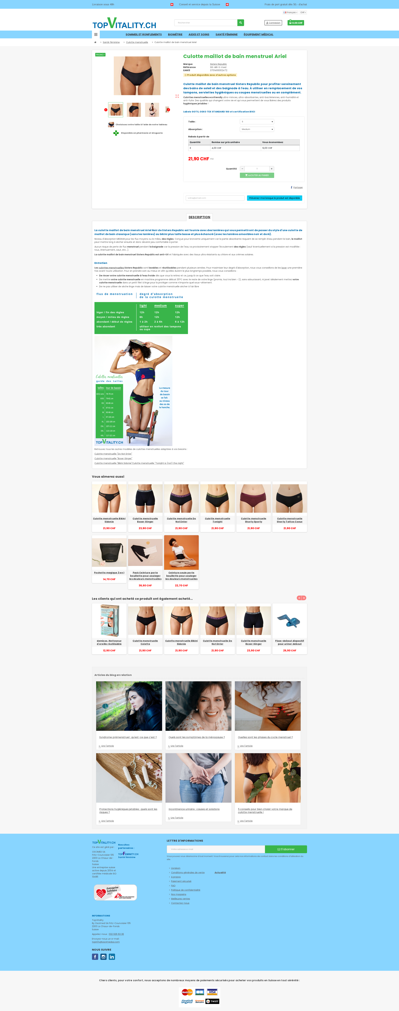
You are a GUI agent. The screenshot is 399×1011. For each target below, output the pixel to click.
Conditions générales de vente (188, 872)
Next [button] (304, 598)
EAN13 (186, 70)
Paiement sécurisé (181, 881)
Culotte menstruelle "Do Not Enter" (113, 453)
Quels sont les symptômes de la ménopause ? (197, 737)
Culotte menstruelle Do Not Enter (181, 520)
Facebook (95, 957)
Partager (298, 187)
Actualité (220, 872)
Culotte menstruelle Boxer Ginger (145, 520)
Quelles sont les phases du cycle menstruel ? (265, 737)
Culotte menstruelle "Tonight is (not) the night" (158, 463)
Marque (188, 64)
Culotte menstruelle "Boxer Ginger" (113, 458)
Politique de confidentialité (185, 890)
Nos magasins (178, 894)
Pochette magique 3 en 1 (109, 572)
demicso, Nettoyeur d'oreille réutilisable (109, 642)
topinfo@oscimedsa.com (106, 941)
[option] (109, 632)
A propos (176, 876)
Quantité (231, 168)
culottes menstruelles (111, 267)
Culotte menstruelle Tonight (217, 520)
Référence (189, 67)
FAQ (173, 885)
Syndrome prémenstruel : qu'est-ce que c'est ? (128, 737)
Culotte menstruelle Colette (145, 642)
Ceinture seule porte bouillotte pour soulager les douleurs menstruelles (181, 575)
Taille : (192, 121)
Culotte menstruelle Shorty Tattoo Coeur (290, 520)
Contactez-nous (180, 903)
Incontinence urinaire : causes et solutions (194, 809)
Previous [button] (299, 598)
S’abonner (287, 849)
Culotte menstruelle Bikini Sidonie (109, 520)
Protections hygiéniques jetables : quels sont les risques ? (128, 810)
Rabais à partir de (198, 136)
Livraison (175, 868)
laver (284, 267)
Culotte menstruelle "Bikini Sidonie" (113, 463)
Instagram (103, 957)
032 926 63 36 (116, 934)
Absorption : (195, 129)
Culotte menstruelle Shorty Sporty (253, 520)
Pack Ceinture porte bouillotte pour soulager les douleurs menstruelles (145, 575)
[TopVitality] (124, 22)
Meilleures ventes (180, 898)
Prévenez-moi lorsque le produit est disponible (274, 198)
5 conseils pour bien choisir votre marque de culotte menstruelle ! (265, 810)
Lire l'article (106, 746)
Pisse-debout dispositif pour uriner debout (289, 642)
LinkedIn (112, 957)
